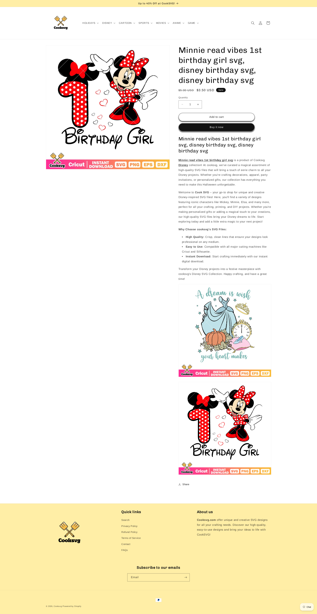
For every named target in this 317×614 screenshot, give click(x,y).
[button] (90, 23)
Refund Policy (129, 532)
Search (125, 520)
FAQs (124, 550)
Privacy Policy (129, 526)
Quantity (183, 97)
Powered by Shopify (72, 606)
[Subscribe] (186, 577)
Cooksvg (58, 606)
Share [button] (185, 484)
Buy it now (217, 127)
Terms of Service (131, 538)
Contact (125, 544)
